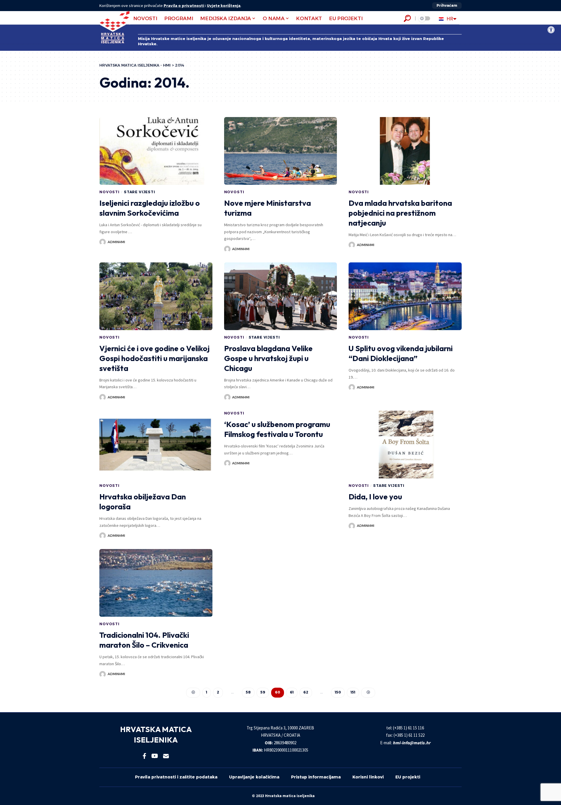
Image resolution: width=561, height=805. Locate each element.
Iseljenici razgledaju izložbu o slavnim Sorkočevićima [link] (149, 208)
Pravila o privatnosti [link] (184, 5)
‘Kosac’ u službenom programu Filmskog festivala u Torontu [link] (277, 429)
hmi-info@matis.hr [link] (411, 742)
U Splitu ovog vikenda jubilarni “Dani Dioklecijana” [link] (401, 353)
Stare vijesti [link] (139, 192)
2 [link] (218, 692)
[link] (551, 30)
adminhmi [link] (116, 242)
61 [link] (292, 692)
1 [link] (206, 692)
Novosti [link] (109, 192)
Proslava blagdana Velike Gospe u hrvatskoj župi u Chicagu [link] (268, 358)
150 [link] (338, 692)
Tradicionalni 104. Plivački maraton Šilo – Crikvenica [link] (144, 640)
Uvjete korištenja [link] (223, 5)
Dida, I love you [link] (375, 496)
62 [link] (305, 692)
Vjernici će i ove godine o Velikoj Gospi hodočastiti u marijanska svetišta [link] (154, 358)
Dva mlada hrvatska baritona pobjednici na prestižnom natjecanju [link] (400, 213)
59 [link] (262, 692)
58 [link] (248, 692)
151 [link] (353, 692)
